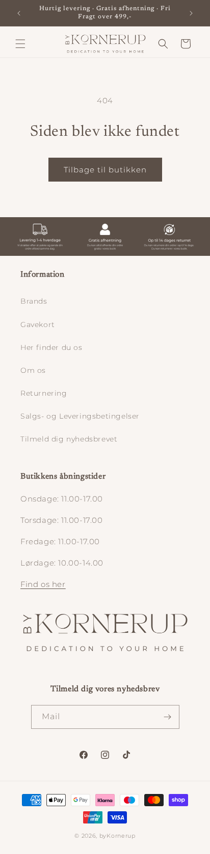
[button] (20, 44)
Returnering (43, 393)
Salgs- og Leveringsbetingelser (80, 416)
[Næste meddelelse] (191, 13)
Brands (33, 301)
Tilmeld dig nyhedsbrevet (68, 439)
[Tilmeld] (167, 717)
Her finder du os (51, 347)
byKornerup (117, 835)
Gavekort (37, 324)
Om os (33, 370)
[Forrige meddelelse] (19, 13)
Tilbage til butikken (105, 169)
